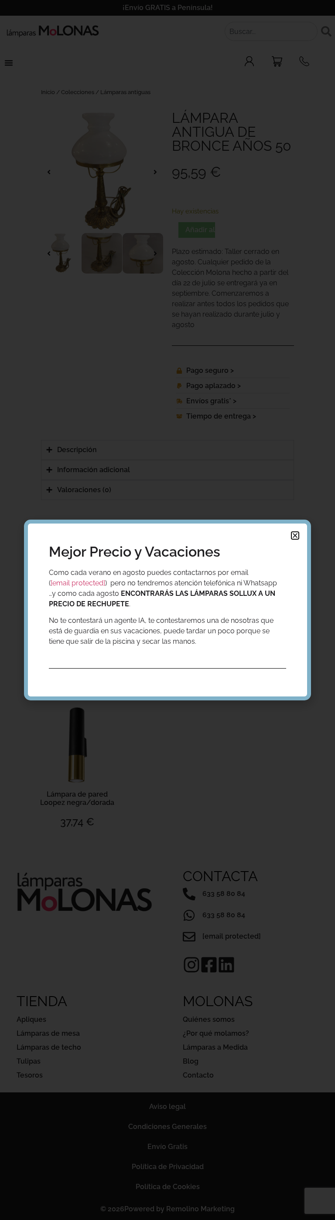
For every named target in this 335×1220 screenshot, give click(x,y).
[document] (167, 610)
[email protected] (78, 583)
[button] (295, 535)
